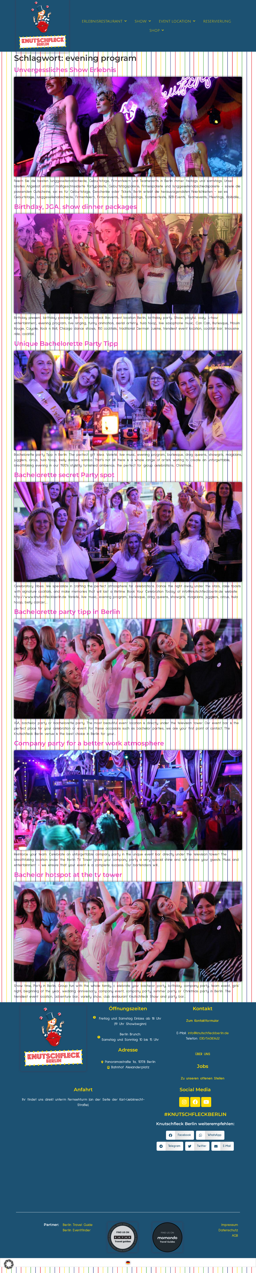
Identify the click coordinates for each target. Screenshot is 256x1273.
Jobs (202, 1066)
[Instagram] (184, 1102)
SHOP (154, 31)
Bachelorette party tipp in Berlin (67, 612)
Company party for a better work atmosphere (89, 743)
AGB (235, 1235)
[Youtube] (206, 1102)
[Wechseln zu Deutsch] (128, 1262)
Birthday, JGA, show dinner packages (75, 207)
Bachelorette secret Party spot (64, 475)
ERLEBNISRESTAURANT (102, 21)
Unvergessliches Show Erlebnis (65, 70)
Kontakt (202, 1008)
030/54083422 (209, 1038)
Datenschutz (228, 1230)
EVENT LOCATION (175, 21)
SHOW (141, 21)
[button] (180, 1135)
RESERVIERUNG (217, 21)
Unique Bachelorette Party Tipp (66, 343)
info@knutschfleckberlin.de (208, 1033)
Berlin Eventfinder (77, 1230)
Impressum (229, 1225)
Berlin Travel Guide (78, 1225)
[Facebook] (195, 1102)
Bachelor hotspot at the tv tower (68, 875)
